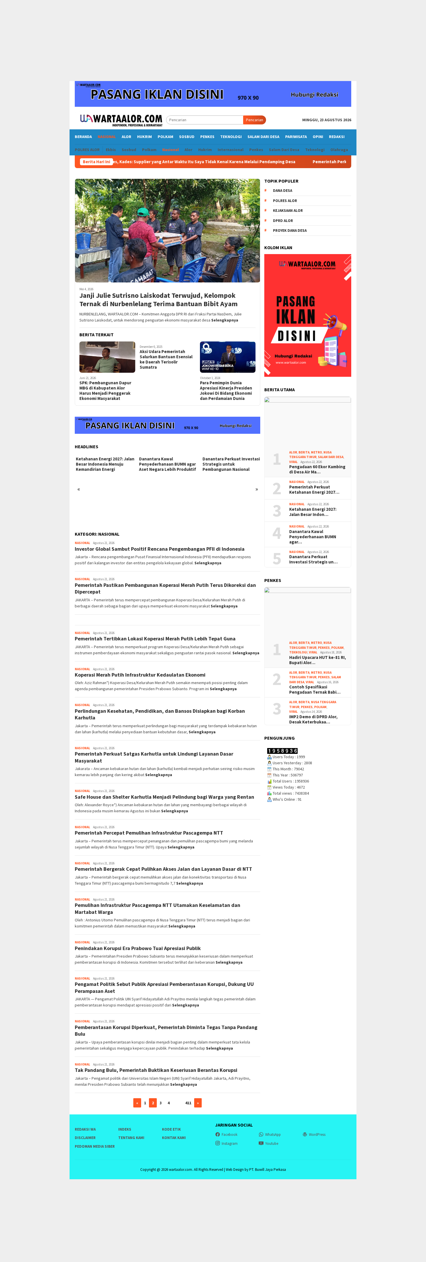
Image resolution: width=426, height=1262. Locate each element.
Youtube (271, 1143)
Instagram (230, 1143)
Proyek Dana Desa (290, 230)
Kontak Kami (174, 1137)
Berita (304, 452)
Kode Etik (171, 1129)
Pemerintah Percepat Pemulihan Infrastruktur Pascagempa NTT (149, 832)
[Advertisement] (213, 40)
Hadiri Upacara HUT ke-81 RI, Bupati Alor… (317, 660)
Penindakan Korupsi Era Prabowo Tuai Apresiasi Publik (138, 948)
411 (188, 1102)
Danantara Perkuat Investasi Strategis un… (313, 559)
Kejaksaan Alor (288, 210)
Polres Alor (285, 200)
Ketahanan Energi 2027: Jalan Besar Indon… (312, 511)
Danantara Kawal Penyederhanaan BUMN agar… (312, 536)
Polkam (337, 647)
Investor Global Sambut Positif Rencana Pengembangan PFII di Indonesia (160, 548)
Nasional (82, 543)
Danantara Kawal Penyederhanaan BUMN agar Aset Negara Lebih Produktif (166, 464)
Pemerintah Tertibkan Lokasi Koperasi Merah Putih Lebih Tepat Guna (155, 638)
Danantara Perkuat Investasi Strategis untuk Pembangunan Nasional (230, 464)
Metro (316, 452)
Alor (293, 452)
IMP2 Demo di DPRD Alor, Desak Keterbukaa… (313, 719)
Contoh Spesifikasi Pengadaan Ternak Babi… (315, 689)
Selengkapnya (224, 320)
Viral (293, 462)
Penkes (324, 647)
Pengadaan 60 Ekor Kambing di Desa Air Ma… (317, 469)
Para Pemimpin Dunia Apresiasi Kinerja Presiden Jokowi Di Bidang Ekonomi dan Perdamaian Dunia (226, 390)
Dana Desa (282, 190)
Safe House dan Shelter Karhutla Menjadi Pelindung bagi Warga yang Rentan (164, 796)
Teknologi (298, 652)
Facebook (229, 1134)
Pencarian (254, 119)
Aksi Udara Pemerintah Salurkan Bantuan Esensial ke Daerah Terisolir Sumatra (166, 359)
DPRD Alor (283, 220)
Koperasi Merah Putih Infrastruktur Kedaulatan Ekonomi (140, 674)
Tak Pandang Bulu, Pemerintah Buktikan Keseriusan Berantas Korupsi (156, 1070)
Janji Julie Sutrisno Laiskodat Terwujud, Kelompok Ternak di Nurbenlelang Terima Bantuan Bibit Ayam (158, 299)
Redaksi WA (85, 1129)
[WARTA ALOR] (120, 119)
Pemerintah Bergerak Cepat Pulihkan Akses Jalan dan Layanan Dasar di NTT (163, 869)
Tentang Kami (131, 1137)
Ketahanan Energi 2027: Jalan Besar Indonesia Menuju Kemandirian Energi (104, 464)
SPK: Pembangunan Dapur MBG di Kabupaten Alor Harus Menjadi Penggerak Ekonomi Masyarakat (105, 390)
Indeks (124, 1129)
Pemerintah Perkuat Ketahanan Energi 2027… (314, 489)
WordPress (317, 1134)
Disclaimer (85, 1137)
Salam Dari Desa (330, 457)
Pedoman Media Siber (95, 1146)
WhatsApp (273, 1134)
